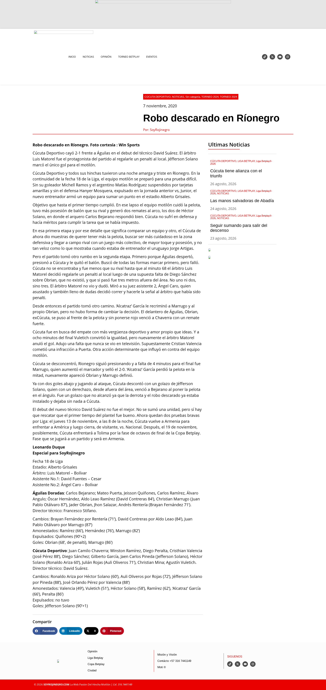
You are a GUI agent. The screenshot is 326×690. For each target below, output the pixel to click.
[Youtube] (280, 57)
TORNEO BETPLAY (128, 57)
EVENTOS (151, 57)
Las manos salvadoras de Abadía (242, 200)
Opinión (92, 651)
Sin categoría (192, 96)
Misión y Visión (167, 654)
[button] (45, 631)
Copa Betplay (96, 664)
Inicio (72, 57)
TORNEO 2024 (210, 96)
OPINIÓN (106, 57)
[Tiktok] (264, 57)
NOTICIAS (88, 57)
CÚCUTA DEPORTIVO (157, 96)
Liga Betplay (95, 657)
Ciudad (92, 670)
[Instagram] (287, 57)
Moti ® (161, 667)
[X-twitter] (272, 57)
